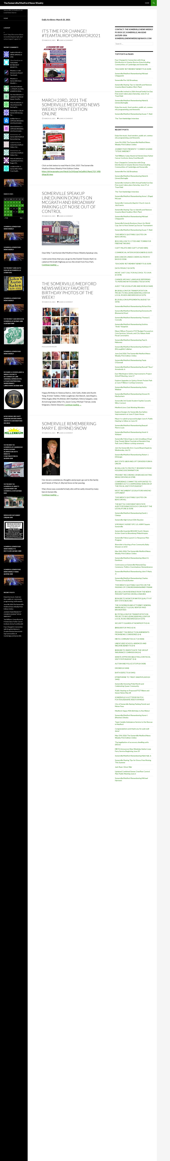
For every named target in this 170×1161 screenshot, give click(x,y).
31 (11, 215)
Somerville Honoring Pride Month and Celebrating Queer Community (129, 685)
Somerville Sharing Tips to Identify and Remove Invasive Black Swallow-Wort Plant (133, 86)
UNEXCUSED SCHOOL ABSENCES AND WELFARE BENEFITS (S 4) (130, 644)
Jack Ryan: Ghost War (123, 767)
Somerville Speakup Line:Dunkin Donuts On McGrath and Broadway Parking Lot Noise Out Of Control (69, 202)
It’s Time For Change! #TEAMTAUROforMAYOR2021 (71, 33)
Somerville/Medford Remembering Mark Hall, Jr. (133, 756)
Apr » (21, 218)
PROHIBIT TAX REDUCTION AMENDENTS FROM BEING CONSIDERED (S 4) (132, 633)
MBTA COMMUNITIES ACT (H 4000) (129, 639)
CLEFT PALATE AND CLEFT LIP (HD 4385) (131, 248)
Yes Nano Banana (16, 95)
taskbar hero (14, 118)
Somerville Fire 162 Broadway (126, 80)
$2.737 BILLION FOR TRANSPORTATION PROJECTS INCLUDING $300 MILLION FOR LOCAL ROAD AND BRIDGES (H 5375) (132, 616)
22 (5, 212)
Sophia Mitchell (15, 52)
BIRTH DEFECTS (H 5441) (125, 673)
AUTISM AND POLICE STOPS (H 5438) (130, 664)
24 (11, 212)
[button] (14, 183)
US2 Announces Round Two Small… (16, 73)
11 (14, 205)
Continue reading (50, 265)
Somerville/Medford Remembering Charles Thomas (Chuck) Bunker (131, 579)
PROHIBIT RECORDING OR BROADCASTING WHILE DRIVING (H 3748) (133, 476)
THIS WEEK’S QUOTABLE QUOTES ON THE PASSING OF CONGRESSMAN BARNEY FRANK (133, 586)
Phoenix (13, 71)
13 (19, 205)
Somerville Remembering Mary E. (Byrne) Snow (69, 426)
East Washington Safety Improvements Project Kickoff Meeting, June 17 (133, 375)
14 (22, 205)
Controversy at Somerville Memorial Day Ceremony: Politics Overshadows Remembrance (134, 566)
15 (5, 208)
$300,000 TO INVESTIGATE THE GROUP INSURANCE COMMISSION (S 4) (131, 651)
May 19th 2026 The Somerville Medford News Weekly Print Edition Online (133, 736)
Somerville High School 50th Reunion (129, 520)
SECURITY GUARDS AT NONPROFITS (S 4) (132, 623)
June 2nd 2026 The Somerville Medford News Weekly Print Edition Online (132, 354)
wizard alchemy (15, 126)
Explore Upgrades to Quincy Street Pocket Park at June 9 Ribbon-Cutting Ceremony (133, 381)
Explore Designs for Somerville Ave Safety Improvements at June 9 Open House (131, 413)
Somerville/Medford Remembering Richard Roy (133, 306)
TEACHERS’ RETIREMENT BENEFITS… (14, 65)
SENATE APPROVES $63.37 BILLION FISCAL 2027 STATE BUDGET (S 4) (132, 658)
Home (147, 3)
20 (19, 208)
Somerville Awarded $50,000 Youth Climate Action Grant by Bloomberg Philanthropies (132, 532)
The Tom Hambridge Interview (127, 118)
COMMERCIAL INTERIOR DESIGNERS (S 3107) (133, 252)
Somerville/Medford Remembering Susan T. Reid (133, 114)
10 (11, 205)
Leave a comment (66, 40)
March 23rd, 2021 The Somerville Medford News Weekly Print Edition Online (71, 107)
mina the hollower (16, 87)
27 (19, 212)
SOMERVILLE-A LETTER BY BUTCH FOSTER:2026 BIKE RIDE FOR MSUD (129, 698)
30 (8, 215)
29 (5, 215)
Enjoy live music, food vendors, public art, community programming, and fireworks (134, 108)
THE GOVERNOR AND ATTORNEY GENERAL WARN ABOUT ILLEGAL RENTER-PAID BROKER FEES (133, 607)
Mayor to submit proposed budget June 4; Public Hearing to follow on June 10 (134, 420)
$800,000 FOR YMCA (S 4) (125, 628)
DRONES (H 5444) (122, 668)
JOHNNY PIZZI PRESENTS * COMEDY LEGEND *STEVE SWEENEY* (13, 614)
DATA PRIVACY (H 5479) (125, 268)
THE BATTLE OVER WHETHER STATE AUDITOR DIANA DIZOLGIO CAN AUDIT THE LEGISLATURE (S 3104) (133, 506)
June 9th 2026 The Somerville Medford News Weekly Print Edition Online (132, 143)
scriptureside (14, 166)
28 (22, 212)
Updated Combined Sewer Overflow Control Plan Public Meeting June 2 (132, 772)
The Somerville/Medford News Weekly (23, 3)
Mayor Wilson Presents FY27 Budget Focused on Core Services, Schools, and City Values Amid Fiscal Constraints (134, 333)
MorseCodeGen (15, 102)
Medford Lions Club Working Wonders (130, 407)
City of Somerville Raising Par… (16, 113)
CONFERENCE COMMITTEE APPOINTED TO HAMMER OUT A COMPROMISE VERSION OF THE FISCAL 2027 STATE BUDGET (133, 484)
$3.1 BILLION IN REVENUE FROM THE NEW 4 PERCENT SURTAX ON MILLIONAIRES (133, 593)
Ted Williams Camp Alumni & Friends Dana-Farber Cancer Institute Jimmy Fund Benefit (134, 157)
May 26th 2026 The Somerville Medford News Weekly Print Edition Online (133, 552)
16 (8, 208)
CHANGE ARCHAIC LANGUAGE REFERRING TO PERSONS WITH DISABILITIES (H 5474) (132, 280)
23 (8, 212)
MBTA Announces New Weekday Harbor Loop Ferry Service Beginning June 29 (133, 750)
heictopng (13, 110)
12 (17, 205)
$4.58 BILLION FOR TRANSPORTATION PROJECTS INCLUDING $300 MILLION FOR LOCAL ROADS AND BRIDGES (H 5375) (132, 293)
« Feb (6, 218)
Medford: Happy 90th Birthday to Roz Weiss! (132, 711)
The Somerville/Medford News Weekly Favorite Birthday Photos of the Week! (69, 290)
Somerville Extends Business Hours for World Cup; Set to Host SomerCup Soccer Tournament (134, 224)
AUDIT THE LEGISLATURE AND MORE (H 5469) (134, 286)
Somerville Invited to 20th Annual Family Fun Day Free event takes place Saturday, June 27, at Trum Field (134, 93)
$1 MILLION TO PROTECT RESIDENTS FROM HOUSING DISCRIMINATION (133, 469)
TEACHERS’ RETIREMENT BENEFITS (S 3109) (133, 69)
